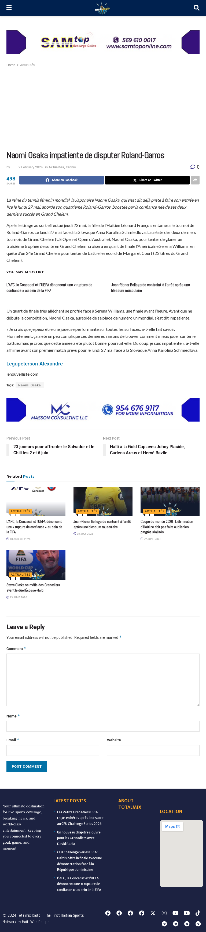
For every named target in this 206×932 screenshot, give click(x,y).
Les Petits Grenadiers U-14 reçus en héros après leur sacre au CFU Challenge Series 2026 (80, 818)
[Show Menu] (9, 8)
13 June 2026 (18, 597)
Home (10, 65)
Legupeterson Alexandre (34, 364)
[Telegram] (164, 924)
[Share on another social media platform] (195, 180)
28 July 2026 (84, 533)
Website (114, 740)
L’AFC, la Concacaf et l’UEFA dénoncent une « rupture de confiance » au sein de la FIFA (34, 526)
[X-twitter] (153, 913)
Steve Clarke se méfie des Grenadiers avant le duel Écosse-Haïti (33, 587)
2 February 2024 (31, 167)
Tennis (71, 167)
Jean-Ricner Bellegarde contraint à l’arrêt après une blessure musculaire (102, 524)
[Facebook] (107, 913)
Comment (16, 648)
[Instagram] (164, 913)
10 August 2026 (20, 539)
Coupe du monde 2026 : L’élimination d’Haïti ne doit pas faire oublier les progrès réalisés (167, 526)
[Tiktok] (198, 913)
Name (13, 716)
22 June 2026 (152, 539)
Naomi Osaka (29, 385)
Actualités (27, 65)
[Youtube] (175, 913)
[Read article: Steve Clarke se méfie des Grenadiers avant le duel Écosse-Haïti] (35, 565)
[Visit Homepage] (102, 8)
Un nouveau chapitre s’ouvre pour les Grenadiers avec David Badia (79, 838)
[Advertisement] (103, 108)
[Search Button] (197, 8)
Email (13, 739)
